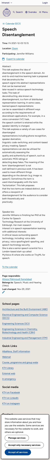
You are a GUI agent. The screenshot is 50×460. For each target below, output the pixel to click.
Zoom (15, 48)
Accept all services (18, 452)
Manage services (16, 438)
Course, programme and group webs (20, 362)
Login (45, 2)
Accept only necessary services (24, 445)
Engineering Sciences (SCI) (16, 323)
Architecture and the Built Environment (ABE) (25, 309)
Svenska (32, 12)
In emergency (9, 379)
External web (8, 373)
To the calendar (10, 267)
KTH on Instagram (11, 403)
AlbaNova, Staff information (16, 351)
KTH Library (8, 368)
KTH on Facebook (11, 392)
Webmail (6, 357)
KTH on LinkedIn (10, 398)
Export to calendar (15, 59)
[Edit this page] (3, 292)
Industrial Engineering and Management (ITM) (25, 338)
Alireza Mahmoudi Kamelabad (17, 279)
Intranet (5, 2)
